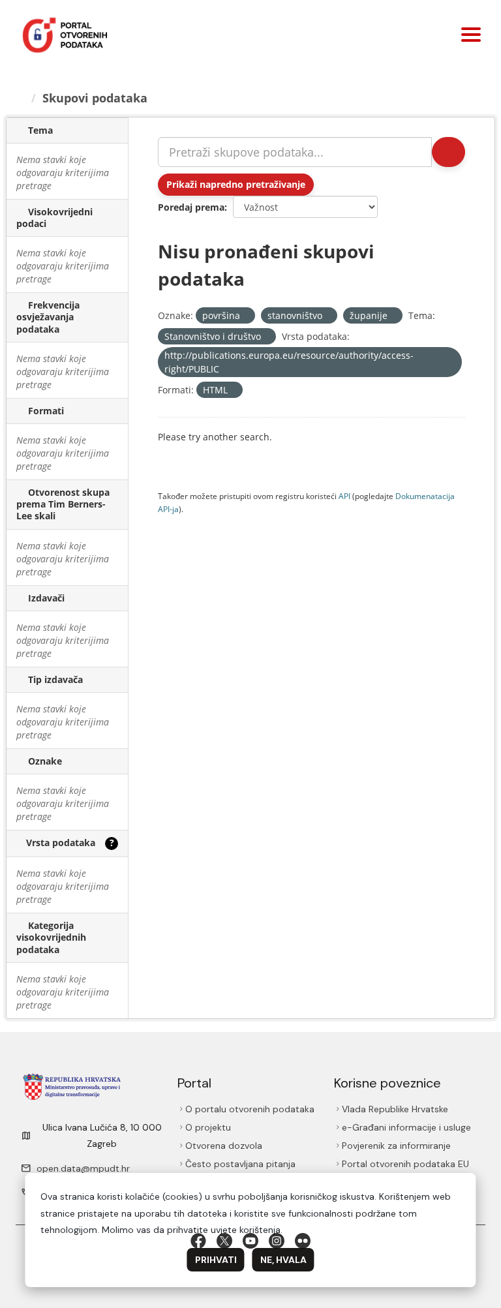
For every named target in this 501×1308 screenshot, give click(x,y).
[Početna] (21, 98)
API (344, 496)
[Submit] (447, 152)
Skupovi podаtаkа (96, 98)
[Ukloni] (246, 316)
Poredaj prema (191, 207)
